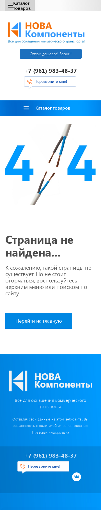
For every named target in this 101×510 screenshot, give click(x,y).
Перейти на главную (38, 320)
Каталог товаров (22, 5)
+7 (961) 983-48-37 (50, 70)
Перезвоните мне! (51, 81)
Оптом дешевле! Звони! (51, 53)
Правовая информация (50, 432)
